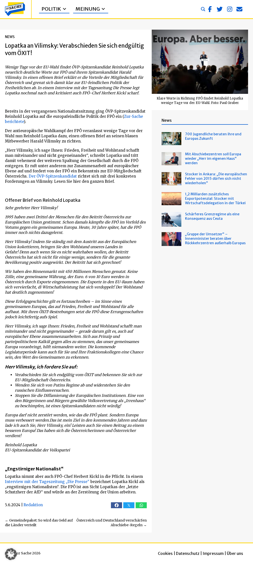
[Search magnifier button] (203, 9)
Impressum (213, 553)
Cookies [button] (165, 553)
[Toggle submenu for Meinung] (103, 9)
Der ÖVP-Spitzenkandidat (53, 176)
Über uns (235, 553)
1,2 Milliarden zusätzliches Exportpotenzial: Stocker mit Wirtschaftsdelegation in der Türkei (215, 198)
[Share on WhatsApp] (141, 505)
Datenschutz (187, 553)
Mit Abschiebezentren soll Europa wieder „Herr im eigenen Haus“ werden (213, 158)
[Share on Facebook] (116, 505)
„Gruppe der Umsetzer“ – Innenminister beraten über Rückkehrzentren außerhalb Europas (215, 238)
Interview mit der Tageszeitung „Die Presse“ (47, 481)
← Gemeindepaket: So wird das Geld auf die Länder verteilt (39, 522)
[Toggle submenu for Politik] (64, 9)
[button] (209, 9)
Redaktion (33, 505)
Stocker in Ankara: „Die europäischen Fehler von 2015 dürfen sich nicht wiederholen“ (216, 178)
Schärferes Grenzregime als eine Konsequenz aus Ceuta (212, 216)
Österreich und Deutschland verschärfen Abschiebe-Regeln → (111, 522)
